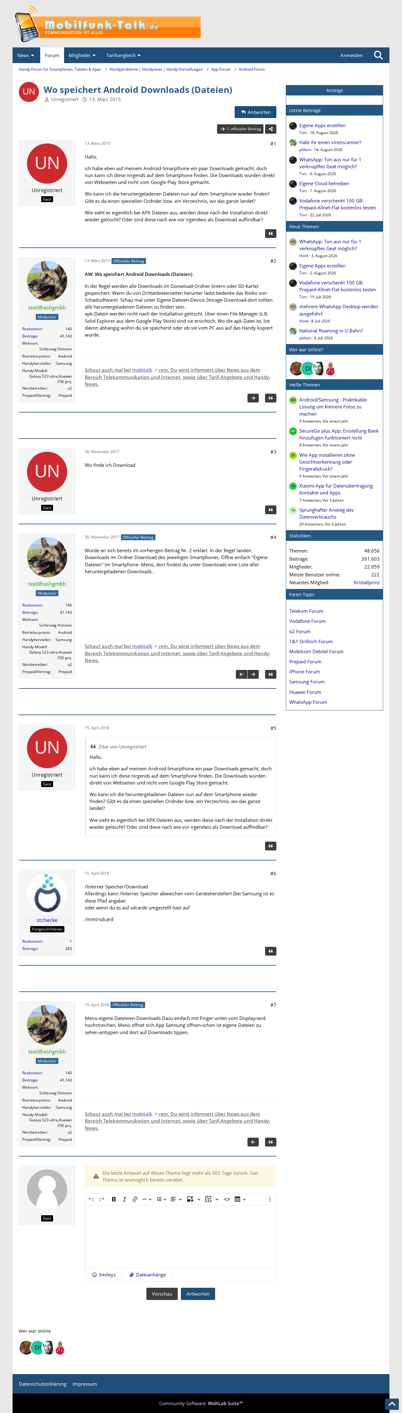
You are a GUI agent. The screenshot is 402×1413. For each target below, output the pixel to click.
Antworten (198, 1294)
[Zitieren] (270, 233)
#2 (273, 261)
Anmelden (351, 55)
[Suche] (378, 55)
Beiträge (29, 336)
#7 (273, 1005)
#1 (273, 143)
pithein (305, 149)
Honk (303, 255)
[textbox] (180, 1236)
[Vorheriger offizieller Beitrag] (241, 674)
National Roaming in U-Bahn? (331, 330)
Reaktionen (32, 329)
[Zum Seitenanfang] (392, 1404)
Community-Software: (201, 1403)
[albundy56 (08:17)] (319, 368)
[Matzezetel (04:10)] (296, 368)
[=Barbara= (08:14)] (330, 368)
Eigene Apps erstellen (322, 125)
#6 (273, 873)
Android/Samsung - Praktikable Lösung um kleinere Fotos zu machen (333, 406)
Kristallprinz (367, 582)
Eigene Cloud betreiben (324, 183)
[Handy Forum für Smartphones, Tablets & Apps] (201, 23)
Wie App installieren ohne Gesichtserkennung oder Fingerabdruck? (327, 462)
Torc (303, 132)
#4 (273, 537)
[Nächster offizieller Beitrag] (253, 398)
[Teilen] (270, 129)
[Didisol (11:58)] (308, 368)
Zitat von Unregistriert (122, 746)
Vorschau (162, 1294)
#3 (273, 452)
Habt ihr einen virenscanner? (330, 142)
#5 (273, 728)
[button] (103, 1274)
